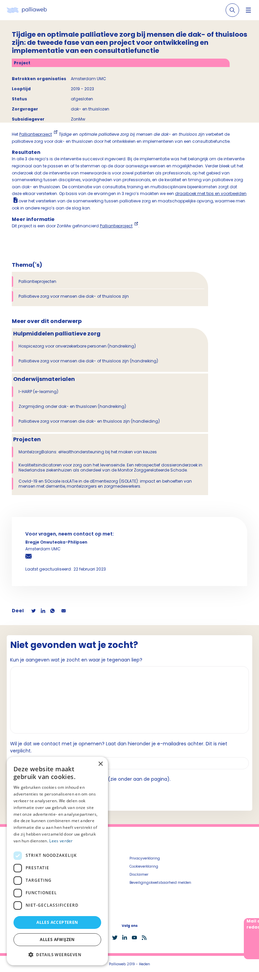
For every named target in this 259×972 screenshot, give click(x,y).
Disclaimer (139, 874)
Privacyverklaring (145, 858)
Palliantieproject (35, 134)
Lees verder (61, 841)
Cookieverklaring (144, 866)
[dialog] (57, 861)
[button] (57, 954)
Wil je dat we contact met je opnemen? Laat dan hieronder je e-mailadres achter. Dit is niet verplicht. (118, 747)
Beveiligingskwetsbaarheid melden (160, 882)
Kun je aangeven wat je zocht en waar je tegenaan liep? (76, 659)
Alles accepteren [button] (57, 922)
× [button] (100, 764)
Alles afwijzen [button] (57, 939)
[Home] (27, 10)
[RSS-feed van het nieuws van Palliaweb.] (144, 937)
